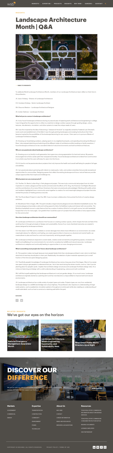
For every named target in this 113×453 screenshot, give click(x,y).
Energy (9, 417)
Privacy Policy (52, 447)
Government (11, 410)
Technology (36, 429)
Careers (88, 3)
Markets (35, 3)
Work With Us (97, 388)
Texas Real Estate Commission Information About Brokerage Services (91, 413)
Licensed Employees (87, 428)
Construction (37, 414)
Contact (99, 3)
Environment (36, 421)
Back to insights (24, 85)
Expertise (46, 3)
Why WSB (59, 410)
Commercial (11, 414)
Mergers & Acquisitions (64, 425)
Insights (68, 3)
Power (34, 425)
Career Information (63, 417)
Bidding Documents (87, 424)
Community (35, 417)
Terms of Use (65, 447)
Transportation (37, 410)
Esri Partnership (86, 432)
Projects (58, 3)
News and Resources (63, 421)
